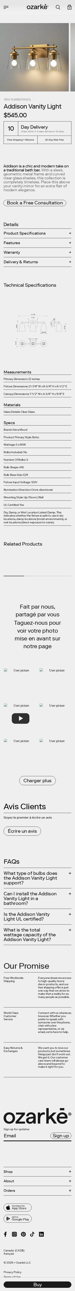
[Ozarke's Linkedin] (41, 1234)
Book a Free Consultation (35, 203)
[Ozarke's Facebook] (5, 1234)
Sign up (61, 1135)
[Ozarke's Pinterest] (23, 1234)
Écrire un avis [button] (22, 831)
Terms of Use (12, 1277)
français (9, 1253)
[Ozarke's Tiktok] (32, 1234)
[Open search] (58, 7)
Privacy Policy (12, 1272)
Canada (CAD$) (14, 1250)
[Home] (37, 6)
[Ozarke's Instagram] (14, 1234)
